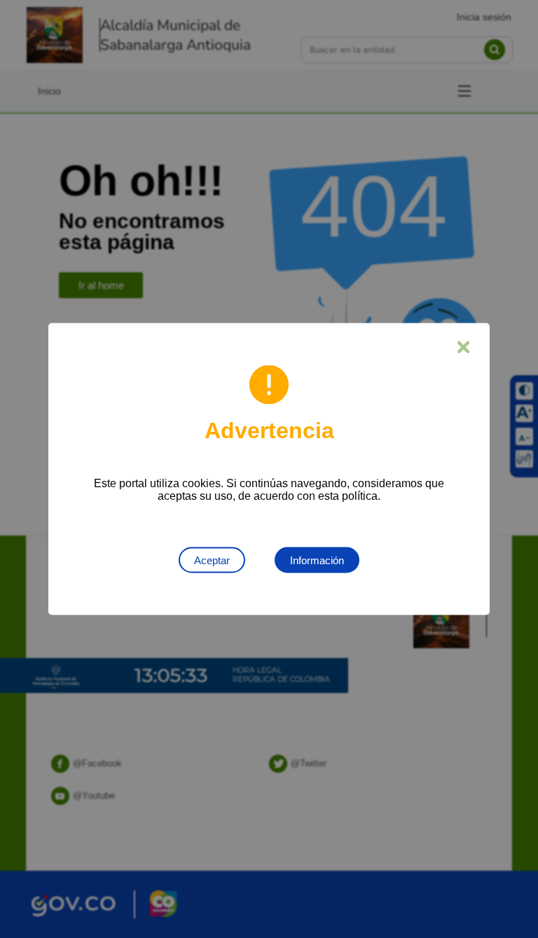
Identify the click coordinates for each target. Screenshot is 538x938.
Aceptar (212, 560)
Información (317, 560)
